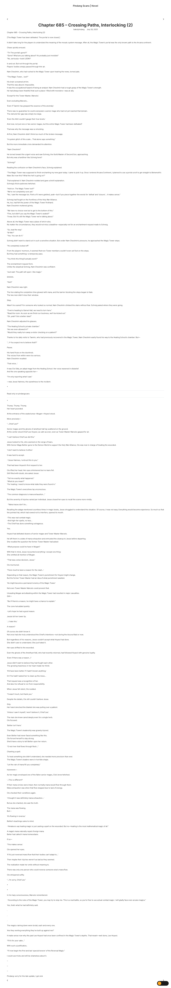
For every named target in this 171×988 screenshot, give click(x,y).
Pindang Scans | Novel (85, 6)
